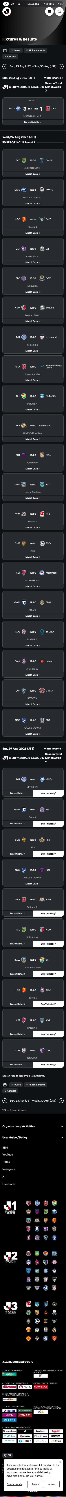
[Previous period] (4, 66)
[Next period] (61, 66)
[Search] (59, 11)
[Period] (4, 50)
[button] (49, 11)
